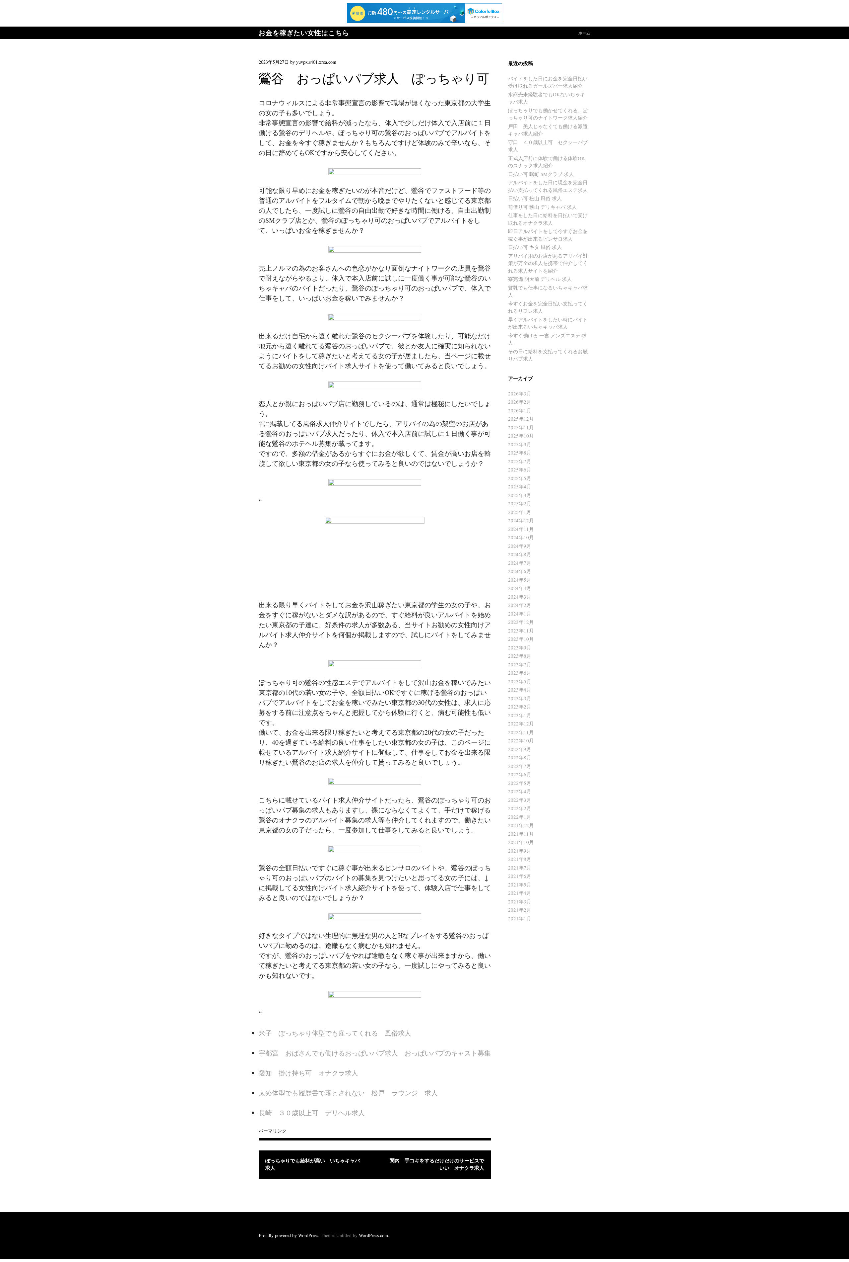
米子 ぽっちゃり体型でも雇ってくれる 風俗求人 (335, 1033)
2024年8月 (519, 554)
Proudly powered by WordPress (288, 1235)
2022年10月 (521, 740)
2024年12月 (521, 520)
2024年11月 (521, 529)
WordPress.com (373, 1235)
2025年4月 (519, 486)
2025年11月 (521, 427)
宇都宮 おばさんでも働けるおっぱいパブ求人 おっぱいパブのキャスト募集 (375, 1053)
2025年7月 (519, 461)
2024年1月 (519, 613)
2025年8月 (519, 452)
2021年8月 (519, 859)
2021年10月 (521, 842)
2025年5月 (519, 478)
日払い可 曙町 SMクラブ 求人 (541, 174)
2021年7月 (519, 867)
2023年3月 (519, 698)
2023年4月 (519, 689)
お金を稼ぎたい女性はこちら (304, 33)
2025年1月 (519, 512)
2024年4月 (519, 588)
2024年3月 (519, 596)
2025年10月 (521, 435)
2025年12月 (521, 418)
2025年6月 (519, 469)
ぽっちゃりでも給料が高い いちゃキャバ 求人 (315, 1164)
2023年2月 (519, 706)
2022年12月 (521, 723)
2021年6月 (519, 876)
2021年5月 (519, 884)
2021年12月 (521, 825)
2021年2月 (519, 909)
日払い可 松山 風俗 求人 (535, 198)
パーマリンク (273, 1131)
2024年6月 (519, 571)
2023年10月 (521, 638)
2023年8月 (519, 655)
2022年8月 (519, 757)
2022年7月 (519, 766)
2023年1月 (519, 715)
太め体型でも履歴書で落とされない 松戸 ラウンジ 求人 (348, 1092)
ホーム (584, 33)
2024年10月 (521, 537)
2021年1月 (519, 918)
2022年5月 (519, 783)
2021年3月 (519, 901)
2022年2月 (519, 808)
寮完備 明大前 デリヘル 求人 (540, 279)
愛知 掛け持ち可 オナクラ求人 (308, 1072)
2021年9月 (519, 850)
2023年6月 (519, 672)
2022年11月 (521, 732)
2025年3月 (519, 495)
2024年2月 (519, 605)
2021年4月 (519, 892)
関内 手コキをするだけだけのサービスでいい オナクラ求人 (437, 1164)
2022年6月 (519, 774)
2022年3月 (519, 800)
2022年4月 (519, 791)
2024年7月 (519, 562)
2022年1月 (519, 816)
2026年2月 (519, 401)
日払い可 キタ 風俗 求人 (535, 247)
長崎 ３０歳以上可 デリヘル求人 (312, 1112)
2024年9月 (519, 546)
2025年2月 (519, 503)
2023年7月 (519, 664)
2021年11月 (521, 833)
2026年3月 (519, 393)
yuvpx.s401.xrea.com (316, 62)
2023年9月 (519, 647)
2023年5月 (519, 681)
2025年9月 (519, 444)
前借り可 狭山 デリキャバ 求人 (542, 207)
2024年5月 (519, 579)
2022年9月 (519, 749)
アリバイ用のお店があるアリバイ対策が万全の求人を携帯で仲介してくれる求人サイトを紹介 (548, 263)
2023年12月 (521, 622)
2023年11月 (521, 630)
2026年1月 (519, 410)
